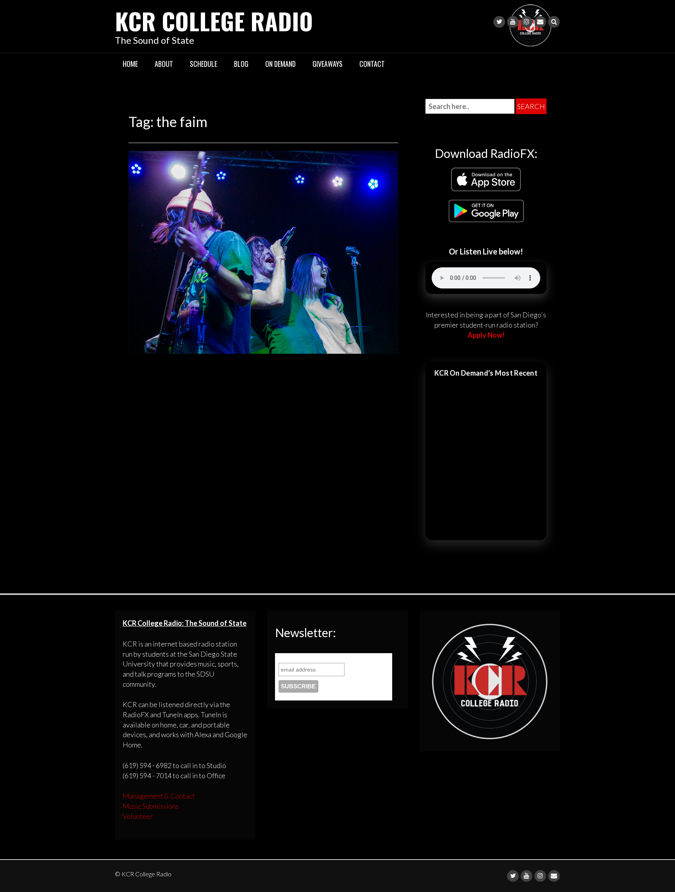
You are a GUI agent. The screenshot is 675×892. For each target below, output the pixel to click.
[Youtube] (513, 22)
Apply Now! (486, 335)
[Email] (540, 22)
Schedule (203, 64)
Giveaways (327, 64)
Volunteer (138, 816)
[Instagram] (526, 22)
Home (130, 64)
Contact (372, 64)
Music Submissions (151, 806)
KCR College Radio (214, 20)
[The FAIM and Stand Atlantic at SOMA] (263, 251)
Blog (241, 64)
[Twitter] (499, 22)
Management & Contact (159, 796)
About (164, 64)
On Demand (280, 64)
